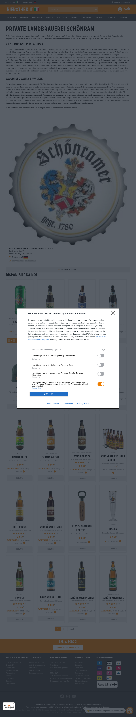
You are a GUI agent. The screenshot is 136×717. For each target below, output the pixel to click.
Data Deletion (53, 403)
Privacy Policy (83, 403)
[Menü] (13, 704)
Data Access (68, 403)
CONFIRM (49, 394)
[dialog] (68, 358)
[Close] (113, 313)
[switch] (100, 355)
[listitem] (68, 349)
